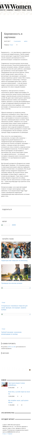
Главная (10, 433)
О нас (4, 433)
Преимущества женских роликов (11, 283)
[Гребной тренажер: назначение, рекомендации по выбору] (16, 321)
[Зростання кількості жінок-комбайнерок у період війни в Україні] (4, 384)
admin (25, 41)
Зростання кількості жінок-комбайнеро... (16, 384)
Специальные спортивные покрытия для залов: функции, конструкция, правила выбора (14, 308)
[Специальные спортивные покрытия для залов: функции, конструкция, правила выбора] (16, 295)
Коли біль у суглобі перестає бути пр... (19, 393)
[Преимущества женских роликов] (16, 272)
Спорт (11, 45)
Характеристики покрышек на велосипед (14, 260)
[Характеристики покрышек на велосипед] (16, 250)
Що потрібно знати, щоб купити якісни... (18, 401)
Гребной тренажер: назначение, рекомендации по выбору (11, 333)
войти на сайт (12, 346)
